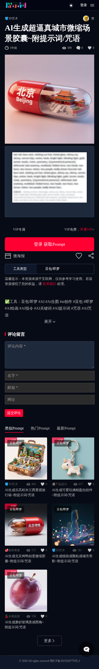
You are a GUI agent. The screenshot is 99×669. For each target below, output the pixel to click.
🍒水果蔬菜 (12, 616)
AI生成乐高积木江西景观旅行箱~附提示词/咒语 (25, 492)
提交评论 (14, 413)
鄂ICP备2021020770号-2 (65, 661)
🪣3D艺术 (11, 18)
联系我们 (49, 284)
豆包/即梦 (16, 443)
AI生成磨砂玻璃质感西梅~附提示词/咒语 (24, 624)
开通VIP (86, 229)
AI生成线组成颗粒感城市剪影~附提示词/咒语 (72, 558)
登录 (83, 5)
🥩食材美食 (12, 550)
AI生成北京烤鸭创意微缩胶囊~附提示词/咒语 (25, 558)
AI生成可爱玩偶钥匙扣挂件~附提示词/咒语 (72, 492)
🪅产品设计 (59, 484)
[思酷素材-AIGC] (15, 5)
